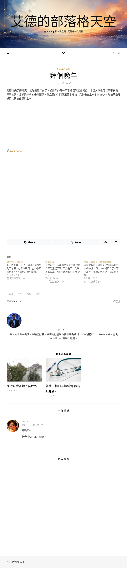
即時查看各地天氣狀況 (22, 386)
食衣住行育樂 (63, 69)
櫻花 (29, 293)
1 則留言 (115, 301)
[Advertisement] (63, 126)
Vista (25, 421)
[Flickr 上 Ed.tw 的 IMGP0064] (63, 190)
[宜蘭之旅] (64, 271)
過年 (38, 293)
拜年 (20, 293)
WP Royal (19, 561)
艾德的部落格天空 (63, 21)
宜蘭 (11, 293)
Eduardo (17, 301)
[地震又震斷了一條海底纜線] (103, 271)
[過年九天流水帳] (26, 270)
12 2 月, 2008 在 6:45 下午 (32, 425)
